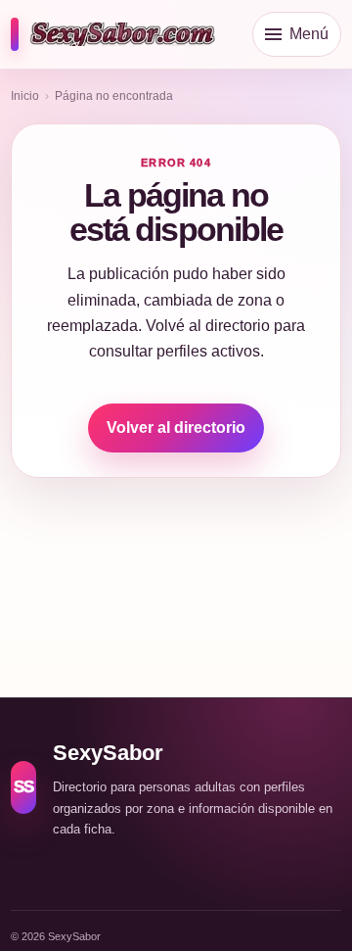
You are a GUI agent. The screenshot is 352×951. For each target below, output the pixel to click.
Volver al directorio (176, 427)
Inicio (25, 96)
